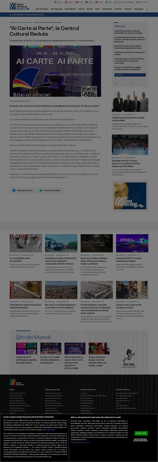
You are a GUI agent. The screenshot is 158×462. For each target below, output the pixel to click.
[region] (79, 438)
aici (30, 447)
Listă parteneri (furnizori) (80, 442)
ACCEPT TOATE (141, 433)
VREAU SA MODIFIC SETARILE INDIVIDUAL (140, 440)
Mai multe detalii (49, 429)
